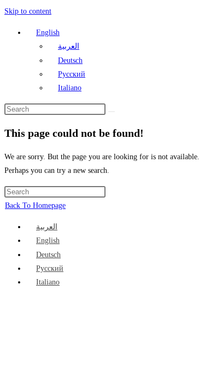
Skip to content (27, 11)
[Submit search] (111, 112)
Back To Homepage (35, 205)
